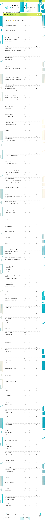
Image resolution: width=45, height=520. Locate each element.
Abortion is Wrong (7, 241)
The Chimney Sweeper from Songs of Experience (11, 381)
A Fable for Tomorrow (8, 505)
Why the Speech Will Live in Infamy (9, 386)
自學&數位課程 (11, 0)
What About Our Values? (8, 402)
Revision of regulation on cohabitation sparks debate (11, 271)
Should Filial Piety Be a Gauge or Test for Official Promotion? (13, 50)
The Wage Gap (7, 148)
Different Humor (7, 430)
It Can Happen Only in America (9, 471)
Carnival (6, 347)
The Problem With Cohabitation (9, 114)
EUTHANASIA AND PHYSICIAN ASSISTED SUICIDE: (12, 172)
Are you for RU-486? (7, 261)
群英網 (15, 517)
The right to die (7, 145)
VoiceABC (15, 514)
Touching (6, 444)
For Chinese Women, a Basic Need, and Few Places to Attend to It (13, 64)
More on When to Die (7, 416)
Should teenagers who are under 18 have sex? (10, 300)
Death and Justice (7, 372)
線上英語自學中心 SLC (7, 517)
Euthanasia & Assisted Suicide (8, 142)
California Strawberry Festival (8, 282)
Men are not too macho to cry (8, 108)
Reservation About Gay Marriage (9, 192)
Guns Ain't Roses (7, 477)
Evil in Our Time (7, 305)
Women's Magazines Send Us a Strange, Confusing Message (12, 259)
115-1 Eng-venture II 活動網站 (17, 515)
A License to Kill (7, 503)
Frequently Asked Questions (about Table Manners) (11, 99)
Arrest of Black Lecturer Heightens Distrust (10, 497)
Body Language (7, 320)
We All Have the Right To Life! (9, 214)
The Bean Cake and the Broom (9, 456)
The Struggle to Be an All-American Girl (10, 448)
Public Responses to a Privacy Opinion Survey (10, 201)
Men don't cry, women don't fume (9, 106)
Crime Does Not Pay (7, 488)
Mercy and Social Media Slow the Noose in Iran (11, 39)
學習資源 (22, 0)
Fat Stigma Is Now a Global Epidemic (9, 59)
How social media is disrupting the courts (10, 30)
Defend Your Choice (7, 243)
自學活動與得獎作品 (16, 0)
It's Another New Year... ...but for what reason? (11, 368)
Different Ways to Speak (8, 46)
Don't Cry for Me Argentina (8, 332)
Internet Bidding (7, 422)
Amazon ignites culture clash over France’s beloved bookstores (13, 23)
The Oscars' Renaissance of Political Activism (10, 25)
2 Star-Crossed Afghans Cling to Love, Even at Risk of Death (12, 37)
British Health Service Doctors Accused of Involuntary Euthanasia (13, 257)
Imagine (6, 330)
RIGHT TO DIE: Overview (8, 189)
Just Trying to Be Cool (8, 467)
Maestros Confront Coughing (8, 41)
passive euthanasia (7, 130)
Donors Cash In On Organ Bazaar (9, 484)
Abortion (6, 313)
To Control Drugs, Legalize (8, 404)
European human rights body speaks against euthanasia (12, 187)
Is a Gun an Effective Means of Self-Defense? (10, 124)
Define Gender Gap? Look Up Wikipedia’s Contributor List (12, 68)
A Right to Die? (7, 136)
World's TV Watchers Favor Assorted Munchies (11, 440)
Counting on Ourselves (8, 490)
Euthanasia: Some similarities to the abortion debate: (11, 249)
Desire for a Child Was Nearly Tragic (9, 432)
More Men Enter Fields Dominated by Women (10, 66)
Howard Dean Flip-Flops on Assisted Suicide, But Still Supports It (13, 170)
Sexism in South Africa (8, 161)
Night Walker (6, 32)
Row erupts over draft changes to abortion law (10, 286)
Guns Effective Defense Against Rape (9, 122)
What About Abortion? (8, 307)
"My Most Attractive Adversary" (9, 75)
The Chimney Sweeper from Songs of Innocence (11, 383)
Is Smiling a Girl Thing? (8, 269)
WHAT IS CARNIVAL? (8, 351)
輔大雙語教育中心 (7, 514)
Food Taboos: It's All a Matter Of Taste (10, 84)
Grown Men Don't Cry (8, 104)
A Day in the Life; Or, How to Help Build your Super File (12, 203)
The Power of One (7, 406)
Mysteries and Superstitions (22, 17)
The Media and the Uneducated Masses (10, 212)
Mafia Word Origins (7, 336)
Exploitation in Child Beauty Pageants (9, 231)
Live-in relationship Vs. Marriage (9, 118)
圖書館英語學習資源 (25, 517)
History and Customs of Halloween (9, 362)
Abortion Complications (8, 311)
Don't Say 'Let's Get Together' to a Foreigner (10, 397)
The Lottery (6, 390)
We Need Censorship (7, 224)
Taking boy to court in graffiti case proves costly (11, 93)
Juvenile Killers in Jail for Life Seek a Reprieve (11, 70)
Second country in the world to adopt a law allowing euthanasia (13, 180)
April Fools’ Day (7, 294)
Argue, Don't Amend (7, 434)
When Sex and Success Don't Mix (9, 61)
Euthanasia (6, 153)
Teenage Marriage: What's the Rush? (9, 210)
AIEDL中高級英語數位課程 (8, 515)
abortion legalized (7, 296)
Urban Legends (7, 322)
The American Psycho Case (8, 412)
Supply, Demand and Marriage (9, 57)
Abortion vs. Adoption (8, 237)
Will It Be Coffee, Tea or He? (8, 388)
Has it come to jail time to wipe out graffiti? (10, 95)
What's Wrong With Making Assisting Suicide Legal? (11, 155)
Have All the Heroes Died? (8, 424)
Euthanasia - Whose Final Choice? (9, 138)
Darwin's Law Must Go (8, 253)
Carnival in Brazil (7, 349)
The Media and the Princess (8, 205)
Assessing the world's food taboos (9, 86)
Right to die (6, 174)
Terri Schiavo (6, 132)
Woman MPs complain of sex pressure (9, 178)
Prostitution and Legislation (8, 226)
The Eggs (6, 410)
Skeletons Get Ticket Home (8, 48)
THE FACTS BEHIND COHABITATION (10, 116)
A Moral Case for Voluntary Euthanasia (10, 140)
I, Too (5, 358)
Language (16, 17)
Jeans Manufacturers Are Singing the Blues (10, 469)
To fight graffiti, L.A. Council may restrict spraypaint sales (12, 97)
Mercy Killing (6, 291)
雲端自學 (5, 0)
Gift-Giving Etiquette (7, 325)
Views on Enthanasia (7, 165)
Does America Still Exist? (8, 375)
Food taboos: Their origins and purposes (10, 88)
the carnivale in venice (8, 342)
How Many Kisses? (7, 356)
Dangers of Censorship (8, 219)
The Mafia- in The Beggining (8, 339)
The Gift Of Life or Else (8, 452)
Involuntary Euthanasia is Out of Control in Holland (11, 251)
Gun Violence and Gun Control (9, 233)
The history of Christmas (8, 360)
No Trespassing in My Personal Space (9, 460)
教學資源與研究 (27, 0)
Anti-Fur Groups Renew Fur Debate (9, 499)
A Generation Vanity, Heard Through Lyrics (10, 55)
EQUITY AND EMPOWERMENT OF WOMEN (11, 163)
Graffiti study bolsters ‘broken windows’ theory (11, 90)
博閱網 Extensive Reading (17, 12)
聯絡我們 (24, 514)
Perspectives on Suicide (8, 395)
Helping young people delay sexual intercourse (11, 298)
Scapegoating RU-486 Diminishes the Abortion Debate (12, 278)
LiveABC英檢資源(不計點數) (26, 515)
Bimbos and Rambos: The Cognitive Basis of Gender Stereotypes (13, 79)
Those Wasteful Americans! (8, 446)
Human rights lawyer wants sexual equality (10, 159)
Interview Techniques (7, 328)
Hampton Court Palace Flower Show (9, 334)
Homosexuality (7, 194)
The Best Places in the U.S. (8, 454)
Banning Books (7, 222)
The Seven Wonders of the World (9, 284)
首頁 (4, 12)
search (39, 17)
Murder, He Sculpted (7, 462)
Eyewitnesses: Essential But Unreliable (10, 482)
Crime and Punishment (8, 318)
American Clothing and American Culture (10, 495)
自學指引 (33, 0)
